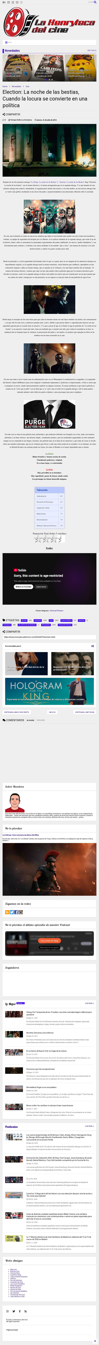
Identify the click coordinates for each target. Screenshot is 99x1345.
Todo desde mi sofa (17, 1296)
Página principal (12, 1330)
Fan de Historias (16, 1280)
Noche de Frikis (15, 1289)
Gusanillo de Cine (16, 1282)
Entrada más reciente (17, 712)
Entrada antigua (85, 712)
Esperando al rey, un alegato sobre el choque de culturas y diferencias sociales (46, 699)
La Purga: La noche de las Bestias (43, 182)
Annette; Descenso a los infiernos (39, 1033)
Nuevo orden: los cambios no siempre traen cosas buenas (49, 1105)
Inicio (52, 712)
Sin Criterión (14, 1293)
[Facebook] (8, 2)
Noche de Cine (15, 1287)
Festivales (11, 1127)
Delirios (13, 1278)
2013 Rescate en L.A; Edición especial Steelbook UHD (16, 73)
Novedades (16, 86)
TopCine (20, 1003)
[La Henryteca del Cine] (49, 37)
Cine (27, 86)
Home (5, 86)
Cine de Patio (15, 1273)
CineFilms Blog (15, 1275)
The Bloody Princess (17, 1295)
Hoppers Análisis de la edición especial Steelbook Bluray (79, 73)
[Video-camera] (4, 2)
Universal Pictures (56, 610)
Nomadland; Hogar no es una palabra (41, 1087)
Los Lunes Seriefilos (17, 1284)
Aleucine (13, 1269)
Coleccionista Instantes (18, 1277)
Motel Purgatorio (16, 1286)
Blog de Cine (14, 1271)
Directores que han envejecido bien (40, 1069)
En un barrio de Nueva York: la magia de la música (46, 1051)
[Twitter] (13, 2)
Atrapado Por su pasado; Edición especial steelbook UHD (48, 73)
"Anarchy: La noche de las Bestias (71, 182)
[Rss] (17, 2)
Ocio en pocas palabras (18, 1291)
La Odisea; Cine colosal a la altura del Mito (21, 835)
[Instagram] (21, 2)
